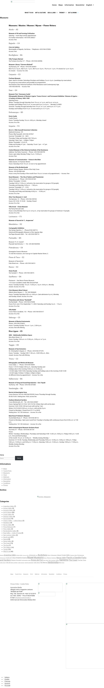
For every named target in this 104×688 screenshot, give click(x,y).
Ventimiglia (53, 562)
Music (45, 557)
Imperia (19, 558)
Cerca (2, 455)
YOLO (5, 475)
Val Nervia (43, 562)
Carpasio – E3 (14, 74)
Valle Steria (37, 562)
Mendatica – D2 (15, 224)
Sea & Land (52, 12)
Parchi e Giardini (73, 557)
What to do (29, 12)
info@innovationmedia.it (23, 598)
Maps (60, 5)
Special (5, 539)
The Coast (6, 543)
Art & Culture (40, 12)
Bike (37, 555)
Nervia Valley (7, 525)
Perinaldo (18, 560)
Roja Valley (45, 560)
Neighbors (6, 523)
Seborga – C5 (14, 317)
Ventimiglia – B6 (16, 388)
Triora (84, 560)
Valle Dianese (21, 562)
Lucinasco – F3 (15, 216)
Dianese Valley (8, 516)
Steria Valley (7, 541)
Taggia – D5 (14, 345)
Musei (30, 557)
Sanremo (63, 560)
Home (54, 5)
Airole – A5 (13, 29)
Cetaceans (54, 555)
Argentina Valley (8, 506)
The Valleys (7, 547)
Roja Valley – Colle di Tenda (12, 533)
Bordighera (42, 555)
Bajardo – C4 (14, 43)
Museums (6, 473)
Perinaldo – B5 (15, 238)
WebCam (6, 477)
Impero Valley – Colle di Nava (12, 520)
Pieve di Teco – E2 (16, 257)
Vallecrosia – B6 (15, 379)
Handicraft (9, 558)
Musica (49, 558)
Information (69, 5)
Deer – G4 (13, 90)
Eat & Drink (72, 12)
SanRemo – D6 (15, 277)
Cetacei (59, 555)
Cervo (49, 555)
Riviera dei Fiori (37, 560)
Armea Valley (7, 508)
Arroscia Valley (8, 510)
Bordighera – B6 (15, 55)
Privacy (5, 485)
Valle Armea (3, 562)
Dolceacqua (80, 555)
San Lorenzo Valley (9, 535)
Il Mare (14, 558)
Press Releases (8, 527)
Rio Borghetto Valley (9, 531)
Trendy (62, 12)
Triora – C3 (13, 359)
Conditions (6, 483)
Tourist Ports (7, 471)
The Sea (6, 545)
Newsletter (80, 5)
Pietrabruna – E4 (16, 248)
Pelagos (13, 560)
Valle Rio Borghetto (29, 562)
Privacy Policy (14, 584)
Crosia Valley (7, 514)
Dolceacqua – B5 (16, 112)
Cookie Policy (24, 584)
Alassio (1, 555)
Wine (60, 562)
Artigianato (32, 555)
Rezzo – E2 (13, 267)
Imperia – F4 (14, 126)
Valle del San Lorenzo (12, 562)
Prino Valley (7, 529)
